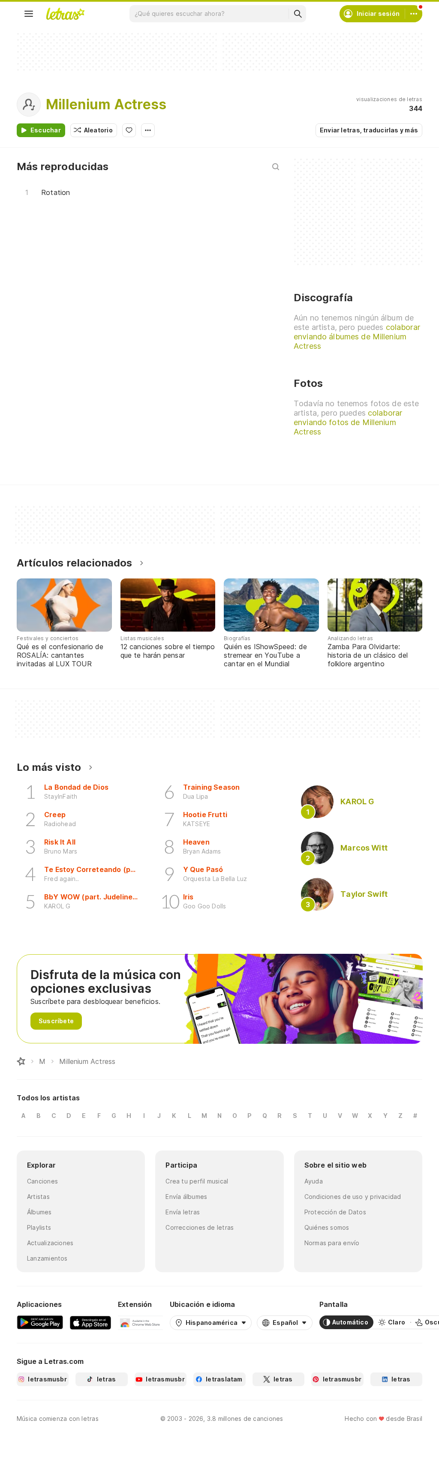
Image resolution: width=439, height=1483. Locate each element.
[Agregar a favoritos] (129, 130)
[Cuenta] (413, 13)
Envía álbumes (186, 1196)
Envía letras (182, 1212)
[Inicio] (21, 1061)
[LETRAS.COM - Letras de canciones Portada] (65, 13)
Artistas (38, 1196)
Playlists (39, 1227)
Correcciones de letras (199, 1227)
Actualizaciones (50, 1242)
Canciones (42, 1181)
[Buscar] (297, 13)
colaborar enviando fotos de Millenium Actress (348, 422)
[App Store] (90, 1322)
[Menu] (29, 13)
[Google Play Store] (40, 1322)
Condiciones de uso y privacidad (352, 1196)
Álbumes (39, 1212)
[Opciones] (148, 130)
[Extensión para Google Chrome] (140, 1322)
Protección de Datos (335, 1212)
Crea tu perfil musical (196, 1181)
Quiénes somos (326, 1227)
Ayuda (313, 1181)
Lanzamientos (47, 1258)
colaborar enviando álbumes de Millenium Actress (357, 337)
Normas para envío (332, 1242)
